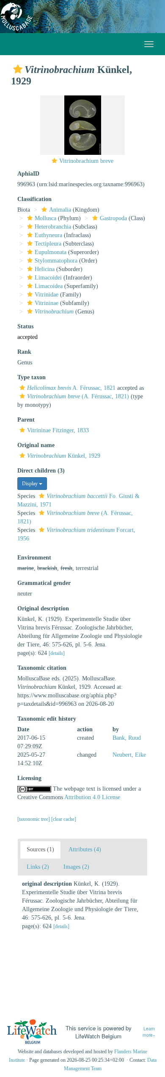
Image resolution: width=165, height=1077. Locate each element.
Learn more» (149, 1032)
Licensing (29, 778)
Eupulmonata (50, 252)
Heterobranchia (53, 227)
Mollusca (45, 218)
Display (30, 484)
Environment (34, 557)
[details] (57, 653)
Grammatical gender (44, 583)
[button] (18, 69)
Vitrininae (46, 303)
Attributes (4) (85, 849)
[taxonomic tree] (34, 819)
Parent (26, 420)
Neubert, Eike (129, 755)
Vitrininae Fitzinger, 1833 (58, 430)
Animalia (60, 210)
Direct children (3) (41, 470)
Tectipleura (48, 244)
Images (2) (76, 867)
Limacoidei (48, 277)
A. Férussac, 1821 (71, 388)
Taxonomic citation (41, 668)
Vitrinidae (46, 294)
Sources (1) (40, 849)
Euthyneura (48, 235)
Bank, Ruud (127, 738)
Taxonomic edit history (46, 719)
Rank (24, 352)
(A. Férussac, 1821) (78, 396)
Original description (43, 608)
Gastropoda (113, 218)
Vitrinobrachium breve (86, 161)
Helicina (45, 269)
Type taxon (31, 377)
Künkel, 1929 (63, 456)
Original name (36, 445)
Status (25, 326)
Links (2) (38, 867)
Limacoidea (49, 286)
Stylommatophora (56, 260)
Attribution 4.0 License (92, 797)
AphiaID (28, 174)
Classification (34, 199)
